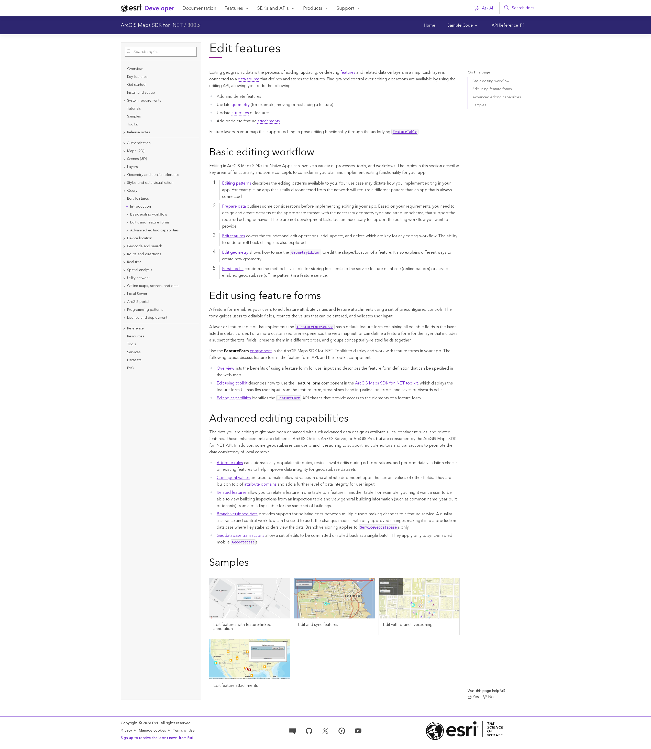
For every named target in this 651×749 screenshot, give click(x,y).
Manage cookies (152, 730)
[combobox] (161, 52)
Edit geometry (235, 252)
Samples (479, 105)
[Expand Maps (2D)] (124, 151)
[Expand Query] (124, 191)
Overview (225, 368)
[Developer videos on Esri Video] (342, 730)
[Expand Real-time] (124, 262)
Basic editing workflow (490, 81)
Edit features (233, 236)
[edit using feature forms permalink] (325, 297)
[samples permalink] (253, 563)
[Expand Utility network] (124, 278)
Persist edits (233, 268)
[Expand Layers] (124, 167)
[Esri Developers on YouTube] (358, 730)
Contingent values (233, 477)
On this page (479, 72)
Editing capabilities (234, 398)
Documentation (199, 8)
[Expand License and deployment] (124, 318)
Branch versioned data (237, 514)
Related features (232, 492)
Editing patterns (236, 183)
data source (248, 79)
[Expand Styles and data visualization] (124, 183)
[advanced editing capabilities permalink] (353, 419)
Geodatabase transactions (240, 535)
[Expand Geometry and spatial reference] (124, 175)
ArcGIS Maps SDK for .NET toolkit (386, 383)
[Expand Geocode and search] (124, 246)
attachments (269, 121)
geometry (240, 104)
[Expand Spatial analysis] (124, 270)
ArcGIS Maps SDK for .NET (152, 25)
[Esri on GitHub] (309, 730)
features (347, 72)
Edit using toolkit (232, 383)
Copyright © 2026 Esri (140, 723)
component (261, 351)
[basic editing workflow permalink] (318, 153)
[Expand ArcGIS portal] (124, 302)
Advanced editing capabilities (496, 97)
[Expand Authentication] (124, 143)
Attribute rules (230, 462)
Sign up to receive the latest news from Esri (157, 738)
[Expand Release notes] (124, 132)
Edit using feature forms (492, 89)
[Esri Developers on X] (325, 730)
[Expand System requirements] (124, 101)
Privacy (126, 730)
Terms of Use (184, 730)
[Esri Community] (292, 730)
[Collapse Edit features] (124, 199)
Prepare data (234, 206)
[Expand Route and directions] (124, 254)
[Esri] (464, 730)
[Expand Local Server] (124, 294)
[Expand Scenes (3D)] (124, 159)
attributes (240, 112)
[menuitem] (429, 25)
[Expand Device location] (124, 238)
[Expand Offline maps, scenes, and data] (124, 286)
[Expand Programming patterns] (124, 310)
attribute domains (260, 484)
